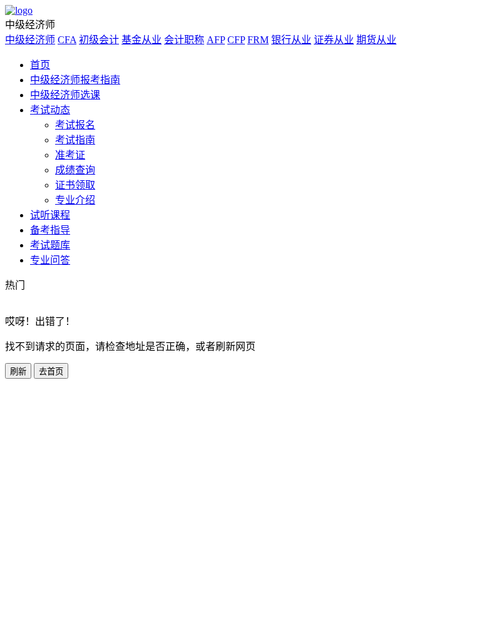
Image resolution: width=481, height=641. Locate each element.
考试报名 (75, 125)
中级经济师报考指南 (75, 79)
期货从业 (376, 39)
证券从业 (334, 39)
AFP (216, 39)
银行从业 (291, 39)
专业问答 (50, 260)
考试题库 (50, 245)
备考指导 (50, 230)
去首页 (51, 371)
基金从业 (142, 39)
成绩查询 (75, 170)
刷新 (18, 371)
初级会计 (99, 39)
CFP (236, 39)
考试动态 (50, 110)
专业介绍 (75, 200)
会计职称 (184, 39)
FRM (258, 39)
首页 (40, 64)
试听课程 (50, 215)
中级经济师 (30, 39)
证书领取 (75, 185)
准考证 (70, 155)
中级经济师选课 (65, 95)
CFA (67, 39)
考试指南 (75, 140)
